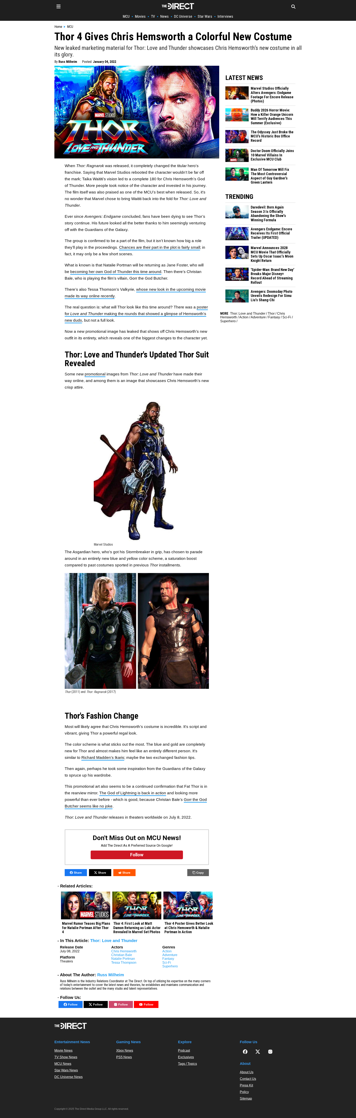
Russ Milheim (68, 62)
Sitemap (246, 1098)
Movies (140, 16)
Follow (72, 1004)
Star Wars (205, 16)
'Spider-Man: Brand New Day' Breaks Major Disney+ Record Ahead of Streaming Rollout (272, 276)
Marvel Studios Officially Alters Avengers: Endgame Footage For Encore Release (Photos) (272, 94)
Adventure (169, 955)
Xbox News (124, 1050)
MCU (126, 16)
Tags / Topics (187, 1063)
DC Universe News (68, 1077)
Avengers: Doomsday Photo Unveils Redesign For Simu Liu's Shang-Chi (271, 295)
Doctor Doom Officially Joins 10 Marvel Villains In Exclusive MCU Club (272, 155)
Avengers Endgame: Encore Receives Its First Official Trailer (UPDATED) (271, 233)
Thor (271, 313)
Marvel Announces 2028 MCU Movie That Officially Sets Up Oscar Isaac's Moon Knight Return (272, 254)
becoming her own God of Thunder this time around (115, 272)
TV (153, 16)
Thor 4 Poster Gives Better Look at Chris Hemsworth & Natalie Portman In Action (188, 927)
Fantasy (168, 958)
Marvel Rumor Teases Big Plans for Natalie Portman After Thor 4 (86, 927)
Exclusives (186, 1057)
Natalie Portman (123, 958)
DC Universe (183, 16)
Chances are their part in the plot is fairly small (159, 247)
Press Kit (246, 1085)
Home (58, 27)
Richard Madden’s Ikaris (102, 757)
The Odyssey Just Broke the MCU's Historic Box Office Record (272, 136)
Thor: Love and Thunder (113, 940)
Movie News (63, 1050)
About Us (246, 1072)
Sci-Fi (166, 962)
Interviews (225, 16)
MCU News (62, 1063)
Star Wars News (66, 1070)
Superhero (170, 966)
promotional (95, 374)
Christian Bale (121, 955)
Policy (244, 1092)
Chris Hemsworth (124, 951)
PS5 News (124, 1057)
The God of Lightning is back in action (132, 793)
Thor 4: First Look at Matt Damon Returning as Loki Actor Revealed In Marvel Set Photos (136, 927)
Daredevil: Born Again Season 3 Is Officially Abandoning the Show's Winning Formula (268, 213)
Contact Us (248, 1078)
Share (78, 872)
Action (167, 951)
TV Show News (65, 1057)
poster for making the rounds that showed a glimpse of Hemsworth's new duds (136, 313)
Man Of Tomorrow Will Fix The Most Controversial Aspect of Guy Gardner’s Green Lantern (270, 176)
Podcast (184, 1050)
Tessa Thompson (123, 962)
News (164, 16)
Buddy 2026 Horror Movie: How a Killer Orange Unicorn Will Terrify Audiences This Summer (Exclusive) (272, 116)
